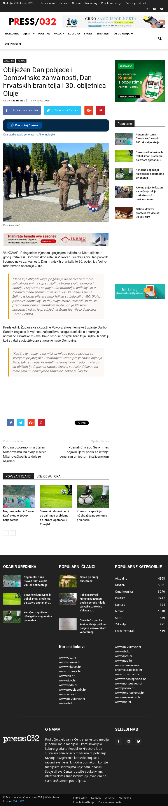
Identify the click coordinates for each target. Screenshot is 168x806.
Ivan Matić (20, 100)
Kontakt (63, 3)
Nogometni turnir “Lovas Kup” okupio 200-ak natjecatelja (18, 516)
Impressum (48, 3)
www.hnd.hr (123, 701)
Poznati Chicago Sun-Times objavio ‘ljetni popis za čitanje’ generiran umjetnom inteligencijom (84, 452)
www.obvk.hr (68, 703)
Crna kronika (124, 591)
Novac (119, 611)
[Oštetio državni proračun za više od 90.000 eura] (124, 213)
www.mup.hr (123, 660)
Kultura (74, 33)
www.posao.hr (125, 688)
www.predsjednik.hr (72, 689)
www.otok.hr (67, 680)
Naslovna (12, 33)
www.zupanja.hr (70, 671)
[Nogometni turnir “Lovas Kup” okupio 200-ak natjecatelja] (19, 496)
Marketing (91, 3)
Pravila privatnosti (136, 3)
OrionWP (18, 801)
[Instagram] (154, 9)
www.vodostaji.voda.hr (130, 679)
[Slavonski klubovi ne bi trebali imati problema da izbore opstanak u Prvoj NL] (56, 496)
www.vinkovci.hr (70, 666)
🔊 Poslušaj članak (24, 125)
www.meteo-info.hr (128, 697)
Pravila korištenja (111, 3)
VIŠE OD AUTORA (49, 476)
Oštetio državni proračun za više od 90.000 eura (147, 213)
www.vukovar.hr (70, 662)
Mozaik (59, 33)
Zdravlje (102, 33)
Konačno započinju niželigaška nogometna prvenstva (92, 516)
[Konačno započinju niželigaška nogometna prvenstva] (93, 496)
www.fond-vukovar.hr (129, 692)
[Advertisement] (82, 396)
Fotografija (121, 33)
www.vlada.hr (68, 685)
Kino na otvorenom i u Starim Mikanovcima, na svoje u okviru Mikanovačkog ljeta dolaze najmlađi (25, 454)
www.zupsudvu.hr (127, 674)
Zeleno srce (13, 44)
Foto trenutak (125, 631)
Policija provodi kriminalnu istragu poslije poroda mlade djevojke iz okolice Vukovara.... (92, 602)
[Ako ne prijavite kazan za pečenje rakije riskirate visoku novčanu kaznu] (124, 192)
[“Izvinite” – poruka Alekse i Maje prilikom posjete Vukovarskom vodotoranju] (68, 624)
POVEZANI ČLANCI (18, 476)
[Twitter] (161, 9)
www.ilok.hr (67, 676)
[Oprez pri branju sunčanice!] (68, 581)
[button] (159, 39)
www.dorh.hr (123, 656)
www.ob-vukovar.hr (72, 698)
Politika (44, 33)
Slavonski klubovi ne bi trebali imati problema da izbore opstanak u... (149, 156)
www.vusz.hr (67, 657)
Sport (88, 33)
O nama (76, 3)
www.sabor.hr (68, 694)
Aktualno (9, 60)
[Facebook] (147, 9)
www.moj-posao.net (128, 683)
